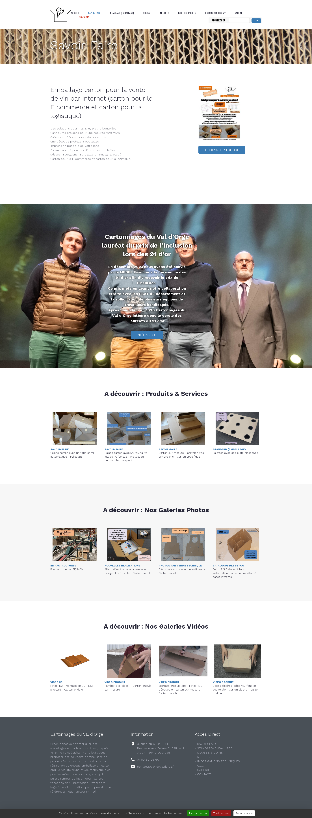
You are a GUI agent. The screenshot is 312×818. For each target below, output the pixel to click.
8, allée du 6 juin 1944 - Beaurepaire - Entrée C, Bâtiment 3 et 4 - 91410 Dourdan (160, 748)
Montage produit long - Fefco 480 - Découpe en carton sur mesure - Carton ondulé (181, 689)
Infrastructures (63, 565)
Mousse (147, 13)
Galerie (238, 13)
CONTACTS (84, 17)
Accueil (75, 13)
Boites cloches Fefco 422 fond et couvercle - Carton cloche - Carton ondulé (236, 689)
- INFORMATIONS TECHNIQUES (217, 761)
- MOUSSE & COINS (209, 752)
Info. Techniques (187, 13)
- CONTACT (203, 774)
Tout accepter (198, 813)
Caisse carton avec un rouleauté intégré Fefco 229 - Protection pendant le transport (126, 456)
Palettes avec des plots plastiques (235, 453)
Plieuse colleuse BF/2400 (66, 569)
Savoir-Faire (94, 13)
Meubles (164, 13)
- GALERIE (202, 770)
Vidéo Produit (115, 682)
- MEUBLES (203, 757)
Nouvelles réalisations (122, 565)
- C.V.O (199, 765)
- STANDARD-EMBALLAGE (214, 748)
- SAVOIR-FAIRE (206, 744)
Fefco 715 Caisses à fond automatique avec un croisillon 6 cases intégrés (234, 573)
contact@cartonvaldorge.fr (156, 766)
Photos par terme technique (180, 565)
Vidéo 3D (56, 682)
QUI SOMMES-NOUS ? (215, 13)
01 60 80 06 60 (148, 759)
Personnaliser (244, 813)
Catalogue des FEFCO (228, 565)
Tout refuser (221, 813)
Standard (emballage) (122, 13)
